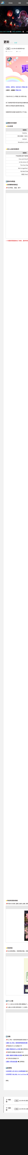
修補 (8, 48)
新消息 (10, 3)
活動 (19, 3)
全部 (15, 43)
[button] (1, 19)
